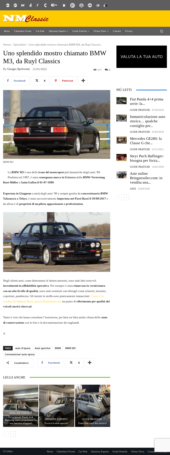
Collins (9, 451)
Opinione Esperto (20, 413)
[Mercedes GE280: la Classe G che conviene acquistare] (121, 140)
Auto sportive (42, 348)
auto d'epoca (22, 348)
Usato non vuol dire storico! (92, 423)
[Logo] (26, 18)
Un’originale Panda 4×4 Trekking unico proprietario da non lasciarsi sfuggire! (21, 420)
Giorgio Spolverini (18, 68)
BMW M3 (70, 348)
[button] (161, 31)
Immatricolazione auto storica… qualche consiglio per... (147, 121)
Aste (133, 189)
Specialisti (20, 44)
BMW (58, 348)
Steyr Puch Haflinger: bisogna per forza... (147, 158)
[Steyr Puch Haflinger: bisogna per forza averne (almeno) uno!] (121, 157)
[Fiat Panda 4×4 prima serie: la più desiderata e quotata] (121, 100)
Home (7, 44)
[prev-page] (6, 434)
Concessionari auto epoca (20, 354)
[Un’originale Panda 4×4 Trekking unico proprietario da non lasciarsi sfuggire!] (20, 406)
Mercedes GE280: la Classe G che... (146, 140)
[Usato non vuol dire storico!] (92, 406)
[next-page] (13, 434)
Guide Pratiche (92, 419)
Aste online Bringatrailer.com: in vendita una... (146, 178)
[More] (83, 80)
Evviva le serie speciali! (56, 423)
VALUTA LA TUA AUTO (142, 56)
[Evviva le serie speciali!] (56, 406)
